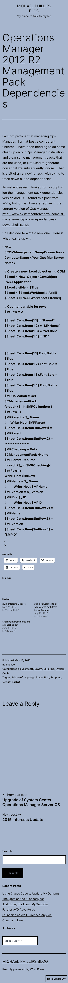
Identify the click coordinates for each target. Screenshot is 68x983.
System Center (11, 681)
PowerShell (42, 677)
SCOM (38, 668)
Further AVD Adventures (18, 909)
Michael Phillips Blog (25, 961)
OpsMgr (29, 677)
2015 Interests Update (14, 603)
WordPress (37, 969)
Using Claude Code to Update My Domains (30, 893)
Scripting (48, 668)
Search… (8, 851)
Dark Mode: (54, 978)
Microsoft (27, 668)
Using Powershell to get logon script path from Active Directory (46, 606)
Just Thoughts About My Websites (25, 904)
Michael (10, 664)
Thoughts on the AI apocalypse (23, 898)
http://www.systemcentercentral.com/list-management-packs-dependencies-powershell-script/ (33, 219)
